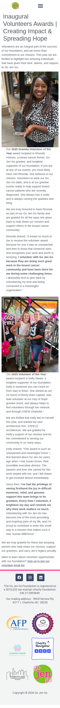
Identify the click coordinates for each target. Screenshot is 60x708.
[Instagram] (30, 577)
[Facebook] (19, 577)
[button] (40, 6)
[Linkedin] (40, 577)
